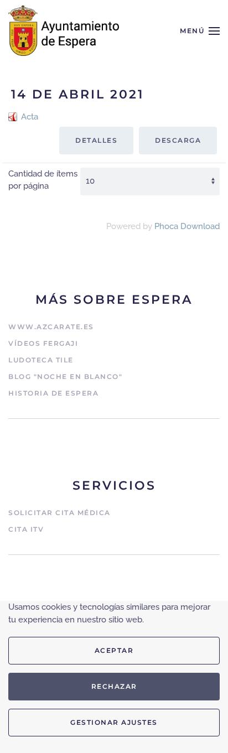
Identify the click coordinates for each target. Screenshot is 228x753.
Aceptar (114, 650)
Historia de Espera (53, 393)
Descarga (178, 140)
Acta (29, 117)
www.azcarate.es (51, 327)
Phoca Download (187, 226)
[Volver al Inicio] (63, 31)
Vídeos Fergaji (43, 343)
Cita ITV (26, 529)
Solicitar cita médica (59, 512)
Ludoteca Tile (41, 360)
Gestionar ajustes (114, 722)
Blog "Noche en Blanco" (65, 376)
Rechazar (114, 686)
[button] (200, 31)
